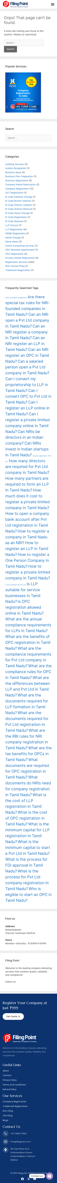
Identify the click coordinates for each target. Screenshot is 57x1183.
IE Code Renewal (14, 221)
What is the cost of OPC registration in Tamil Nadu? (26, 818)
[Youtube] (34, 1179)
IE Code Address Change (18, 196)
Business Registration (16, 180)
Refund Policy (9, 1089)
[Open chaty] (49, 1176)
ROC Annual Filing (14, 266)
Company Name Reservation (20, 184)
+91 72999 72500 (18, 1133)
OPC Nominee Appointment (20, 249)
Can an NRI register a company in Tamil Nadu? (26, 332)
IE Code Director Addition (18, 205)
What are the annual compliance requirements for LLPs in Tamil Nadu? (28, 625)
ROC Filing (8, 1111)
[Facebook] (22, 1179)
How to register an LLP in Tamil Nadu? (26, 548)
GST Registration (14, 192)
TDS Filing (7, 1115)
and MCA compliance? (18, 298)
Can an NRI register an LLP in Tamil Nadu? (25, 343)
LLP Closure (11, 225)
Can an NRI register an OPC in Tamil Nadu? (27, 355)
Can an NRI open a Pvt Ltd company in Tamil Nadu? (27, 320)
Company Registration (17, 188)
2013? (7, 298)
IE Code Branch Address (18, 201)
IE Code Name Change (17, 213)
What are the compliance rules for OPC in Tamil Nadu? (28, 671)
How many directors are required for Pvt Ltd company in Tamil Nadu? (27, 466)
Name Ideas (11, 241)
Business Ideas (13, 172)
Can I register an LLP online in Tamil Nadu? (27, 408)
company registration (39, 456)
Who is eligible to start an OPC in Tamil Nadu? (28, 894)
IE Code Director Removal (18, 209)
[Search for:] (24, 42)
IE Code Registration (16, 217)
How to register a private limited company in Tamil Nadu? (27, 572)
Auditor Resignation (15, 168)
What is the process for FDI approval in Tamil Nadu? (26, 865)
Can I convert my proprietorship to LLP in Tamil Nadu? (26, 384)
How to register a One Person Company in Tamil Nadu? (27, 560)
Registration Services (16, 262)
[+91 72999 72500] (5, 1133)
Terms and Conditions (14, 1084)
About (6, 1070)
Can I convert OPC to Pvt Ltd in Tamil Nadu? (28, 396)
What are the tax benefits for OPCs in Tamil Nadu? (28, 754)
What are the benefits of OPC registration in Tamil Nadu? (27, 642)
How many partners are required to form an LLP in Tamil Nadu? (27, 484)
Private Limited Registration (20, 258)
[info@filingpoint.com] (5, 1142)
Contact (7, 1075)
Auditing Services (14, 164)
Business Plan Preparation (19, 176)
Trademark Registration (17, 270)
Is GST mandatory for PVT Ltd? (15, 585)
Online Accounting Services (19, 245)
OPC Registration (14, 254)
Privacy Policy (10, 1080)
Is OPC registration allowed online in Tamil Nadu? (24, 607)
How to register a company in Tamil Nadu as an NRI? (27, 537)
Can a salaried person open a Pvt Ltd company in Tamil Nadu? (27, 367)
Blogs (5, 1120)
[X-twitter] (28, 1179)
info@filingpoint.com (20, 1141)
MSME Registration (15, 233)
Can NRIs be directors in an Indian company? (24, 437)
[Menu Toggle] (52, 4)
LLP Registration (14, 229)
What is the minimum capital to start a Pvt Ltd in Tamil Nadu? (27, 847)
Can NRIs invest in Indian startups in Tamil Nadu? (27, 449)
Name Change (13, 237)
